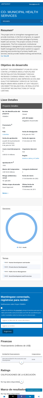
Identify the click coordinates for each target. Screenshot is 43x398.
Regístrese (8, 331)
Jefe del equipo (27, 118)
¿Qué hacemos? (5, 4)
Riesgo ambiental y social (9, 177)
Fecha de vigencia (28, 138)
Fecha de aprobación (9, 138)
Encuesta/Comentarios (34, 390)
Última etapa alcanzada (11, 184)
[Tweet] (13, 396)
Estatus (25, 111)
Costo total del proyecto (11, 150)
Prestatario (7, 125)
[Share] (21, 396)
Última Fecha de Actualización (28, 185)
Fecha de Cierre (27, 176)
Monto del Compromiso (10, 169)
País (4, 132)
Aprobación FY (8, 162)
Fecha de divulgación (29, 132)
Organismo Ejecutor (29, 149)
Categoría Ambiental (29, 169)
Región (24, 155)
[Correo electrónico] (4, 396)
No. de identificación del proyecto (11, 112)
